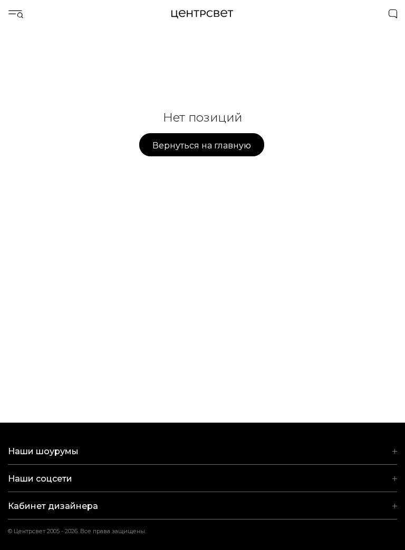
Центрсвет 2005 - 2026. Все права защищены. (84, 531)
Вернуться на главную (201, 146)
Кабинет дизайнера (53, 506)
